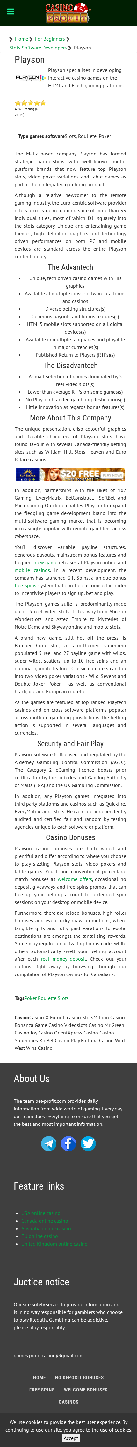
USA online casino (41, 1213)
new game (46, 562)
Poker (31, 998)
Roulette (47, 998)
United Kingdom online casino (54, 1243)
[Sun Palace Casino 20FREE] (70, 474)
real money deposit (63, 959)
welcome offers (75, 879)
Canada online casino (44, 1220)
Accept (71, 1438)
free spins (25, 585)
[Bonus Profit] (68, 13)
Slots (63, 998)
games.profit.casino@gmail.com (49, 1355)
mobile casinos (32, 570)
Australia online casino (46, 1228)
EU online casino (39, 1236)
